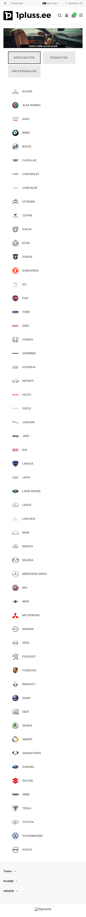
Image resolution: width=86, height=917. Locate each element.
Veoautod (59, 57)
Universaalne (24, 71)
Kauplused (17, 3)
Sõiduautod (24, 57)
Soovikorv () (75, 3)
